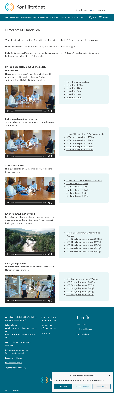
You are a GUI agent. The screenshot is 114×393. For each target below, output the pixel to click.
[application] (30, 99)
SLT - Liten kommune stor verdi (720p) (83, 242)
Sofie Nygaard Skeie (49, 328)
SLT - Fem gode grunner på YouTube (82, 279)
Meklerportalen (82, 334)
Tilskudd (80, 17)
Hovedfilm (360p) (74, 94)
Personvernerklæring (13, 358)
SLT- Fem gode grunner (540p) (80, 288)
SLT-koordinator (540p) (77, 190)
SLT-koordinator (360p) (77, 193)
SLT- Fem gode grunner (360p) (80, 291)
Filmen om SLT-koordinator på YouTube (84, 180)
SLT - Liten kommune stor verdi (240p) (83, 251)
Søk (94, 17)
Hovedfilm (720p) (74, 88)
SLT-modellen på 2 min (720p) (79, 140)
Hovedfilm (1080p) (74, 85)
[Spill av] (8, 111)
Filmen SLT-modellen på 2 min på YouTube (85, 134)
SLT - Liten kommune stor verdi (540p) (83, 245)
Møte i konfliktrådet (29, 17)
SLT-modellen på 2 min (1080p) (80, 137)
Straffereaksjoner (56, 17)
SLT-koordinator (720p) (76, 186)
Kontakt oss (81, 10)
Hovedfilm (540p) (74, 91)
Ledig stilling (81, 324)
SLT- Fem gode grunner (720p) (80, 285)
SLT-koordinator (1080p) (77, 183)
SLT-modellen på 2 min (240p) (79, 149)
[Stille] (49, 111)
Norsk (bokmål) (99, 10)
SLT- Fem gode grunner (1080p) (80, 282)
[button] (109, 375)
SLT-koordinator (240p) (77, 196)
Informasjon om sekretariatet (17, 350)
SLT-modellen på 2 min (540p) (79, 143)
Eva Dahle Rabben (48, 320)
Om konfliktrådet (12, 17)
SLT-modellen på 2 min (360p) (79, 146)
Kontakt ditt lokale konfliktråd (17, 317)
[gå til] (77, 318)
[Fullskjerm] (52, 111)
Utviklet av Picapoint (12, 390)
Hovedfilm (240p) (74, 97)
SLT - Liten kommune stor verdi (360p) (83, 248)
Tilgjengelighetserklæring (15, 367)
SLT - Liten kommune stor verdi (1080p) (84, 239)
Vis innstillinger (102, 386)
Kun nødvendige (82, 386)
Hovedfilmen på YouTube (78, 82)
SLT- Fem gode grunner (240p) (80, 294)
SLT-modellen (70, 17)
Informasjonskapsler (13, 363)
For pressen (45, 333)
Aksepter (63, 386)
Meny (105, 17)
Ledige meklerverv (84, 329)
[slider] (28, 110)
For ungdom (43, 17)
